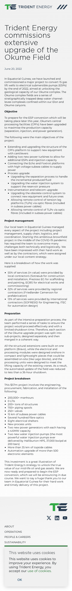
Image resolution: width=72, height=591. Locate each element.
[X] (49, 518)
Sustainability (15, 542)
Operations (13, 532)
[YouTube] (65, 518)
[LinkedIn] (57, 518)
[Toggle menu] (62, 7)
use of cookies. (40, 571)
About (9, 526)
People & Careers (17, 537)
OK (19, 580)
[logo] (28, 7)
